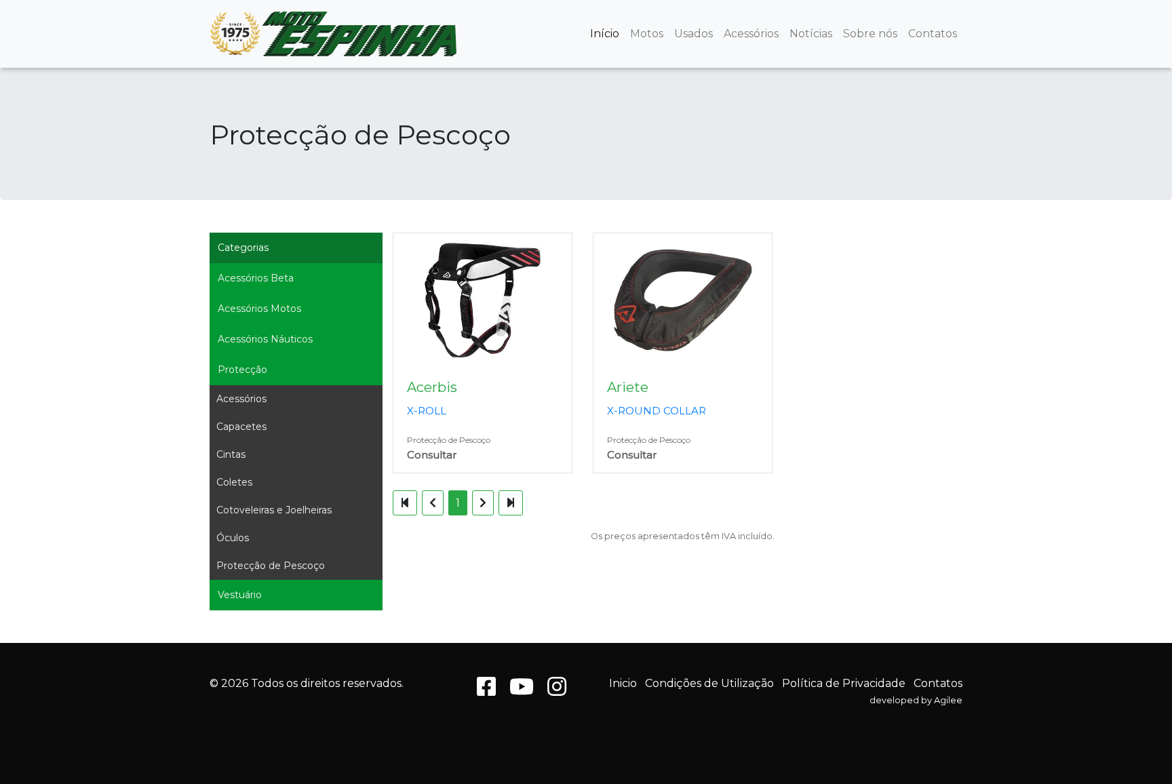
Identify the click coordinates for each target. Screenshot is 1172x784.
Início (604, 33)
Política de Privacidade (843, 683)
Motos (646, 33)
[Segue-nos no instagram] (557, 690)
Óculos (232, 538)
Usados (693, 33)
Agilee (948, 700)
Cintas (231, 454)
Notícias (810, 33)
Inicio (623, 683)
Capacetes (241, 426)
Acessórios (751, 33)
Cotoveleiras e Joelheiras (274, 510)
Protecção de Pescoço (270, 566)
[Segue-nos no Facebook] (486, 690)
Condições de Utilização (709, 683)
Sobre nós (870, 33)
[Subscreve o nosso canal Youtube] (521, 690)
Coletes (234, 482)
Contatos (932, 33)
